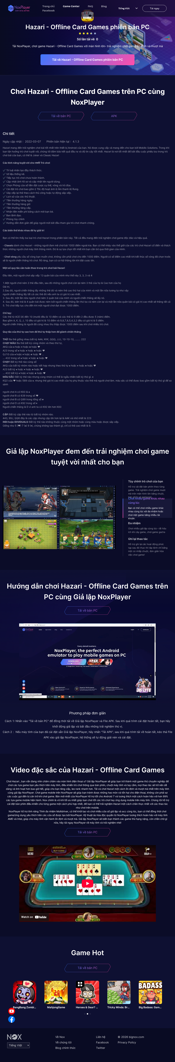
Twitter (100, 1048)
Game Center (71, 6)
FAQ (90, 6)
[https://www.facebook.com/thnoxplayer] (11, 1019)
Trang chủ (48, 6)
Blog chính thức (65, 1048)
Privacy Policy (127, 1042)
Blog (104, 6)
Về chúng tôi (63, 1042)
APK (114, 116)
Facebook (48, 10)
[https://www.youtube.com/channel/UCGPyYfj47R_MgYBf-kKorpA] (11, 1011)
